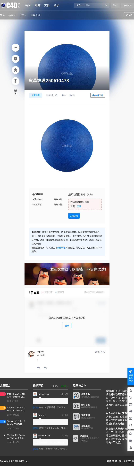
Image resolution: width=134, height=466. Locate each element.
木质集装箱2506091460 (56, 407)
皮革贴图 (36, 95)
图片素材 (35, 15)
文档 (47, 5)
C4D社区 (23, 461)
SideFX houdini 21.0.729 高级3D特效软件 (65, 428)
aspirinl (40, 352)
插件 (10, 15)
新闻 (28, 5)
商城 (37, 5)
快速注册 (128, 5)
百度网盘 (74, 216)
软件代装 (61, 247)
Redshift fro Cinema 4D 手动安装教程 (63, 448)
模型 (22, 15)
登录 (115, 5)
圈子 (56, 5)
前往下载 (99, 95)
